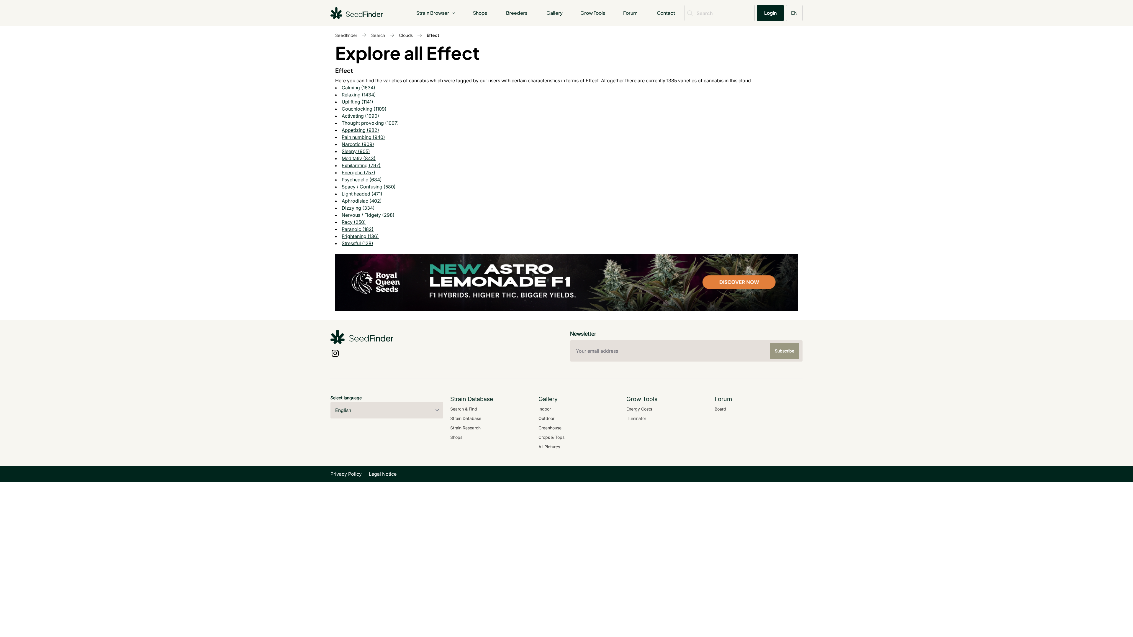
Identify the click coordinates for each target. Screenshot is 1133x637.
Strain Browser (432, 13)
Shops (480, 13)
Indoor (544, 408)
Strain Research (465, 427)
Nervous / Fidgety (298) (368, 215)
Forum (630, 13)
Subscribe (784, 350)
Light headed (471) (362, 194)
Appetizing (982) (360, 130)
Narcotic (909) (358, 144)
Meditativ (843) (359, 158)
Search (378, 35)
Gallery (554, 13)
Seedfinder (346, 35)
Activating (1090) (360, 116)
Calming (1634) (358, 88)
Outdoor (546, 418)
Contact (666, 13)
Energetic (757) (358, 172)
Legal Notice (383, 474)
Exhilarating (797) (361, 165)
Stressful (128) (357, 243)
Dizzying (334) (358, 208)
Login (770, 13)
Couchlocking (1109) (364, 109)
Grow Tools (592, 13)
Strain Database (465, 418)
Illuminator (636, 418)
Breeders (516, 13)
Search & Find (463, 408)
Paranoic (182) (358, 229)
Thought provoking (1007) (370, 123)
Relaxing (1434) (359, 95)
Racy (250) (354, 222)
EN (794, 13)
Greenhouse (549, 427)
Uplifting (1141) (357, 102)
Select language (346, 397)
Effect (433, 35)
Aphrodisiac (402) (362, 201)
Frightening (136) (360, 236)
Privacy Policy (346, 474)
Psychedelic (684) (362, 180)
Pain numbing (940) (363, 137)
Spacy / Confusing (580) (369, 187)
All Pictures (549, 446)
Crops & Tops (551, 437)
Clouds (406, 35)
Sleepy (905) (356, 151)
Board (720, 408)
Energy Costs (639, 408)
